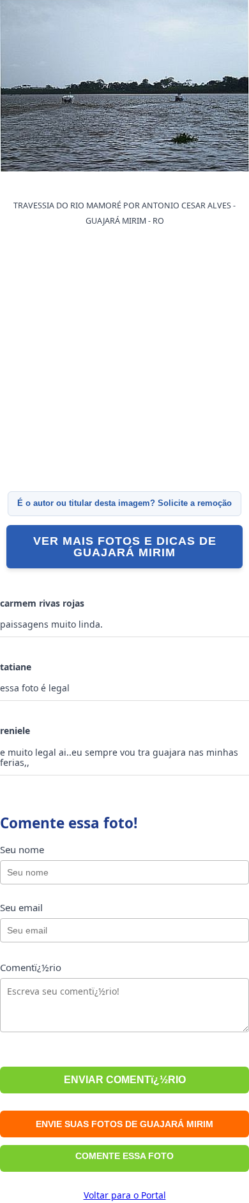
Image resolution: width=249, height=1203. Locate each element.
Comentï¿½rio (30, 967)
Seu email (21, 907)
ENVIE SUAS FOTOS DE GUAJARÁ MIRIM (124, 1124)
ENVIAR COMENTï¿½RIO (125, 1079)
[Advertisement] (124, 359)
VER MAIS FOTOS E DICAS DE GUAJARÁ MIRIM (124, 547)
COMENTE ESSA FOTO (124, 1156)
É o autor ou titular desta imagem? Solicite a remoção (124, 503)
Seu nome (22, 849)
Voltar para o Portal (125, 1195)
